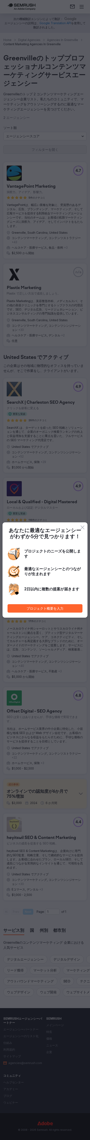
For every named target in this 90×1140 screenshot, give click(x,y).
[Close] (82, 527)
